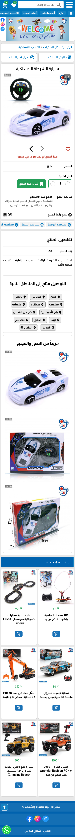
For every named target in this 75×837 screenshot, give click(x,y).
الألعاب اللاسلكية (29, 47)
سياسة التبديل (32, 225)
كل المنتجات (50, 47)
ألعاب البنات (48, 12)
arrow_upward (4, 807)
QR (7, 215)
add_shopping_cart (56, 634)
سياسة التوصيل (58, 225)
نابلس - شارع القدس (37, 830)
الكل (61, 12)
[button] (13, 4)
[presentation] (42, 149)
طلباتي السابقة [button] (60, 57)
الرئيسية (67, 47)
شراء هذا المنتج (31, 183)
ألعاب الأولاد (30, 12)
